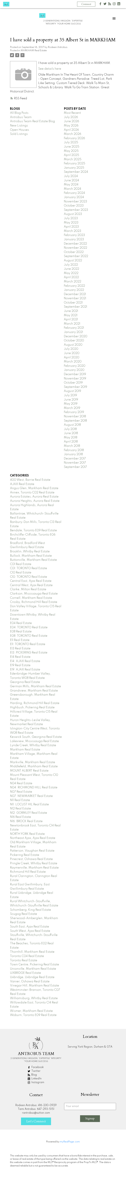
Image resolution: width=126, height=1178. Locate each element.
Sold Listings (19, 134)
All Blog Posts (19, 112)
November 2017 (75, 462)
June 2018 (71, 433)
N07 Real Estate (21, 791)
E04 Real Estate (21, 623)
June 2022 (71, 268)
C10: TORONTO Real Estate (28, 576)
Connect (86, 4)
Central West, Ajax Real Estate (31, 585)
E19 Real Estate (20, 665)
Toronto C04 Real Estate (27, 956)
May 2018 (70, 437)
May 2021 (70, 315)
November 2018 (75, 416)
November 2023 (75, 201)
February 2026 (74, 138)
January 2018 (73, 454)
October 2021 (73, 302)
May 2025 (71, 151)
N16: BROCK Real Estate (26, 821)
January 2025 (74, 167)
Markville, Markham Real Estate (32, 762)
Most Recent (72, 112)
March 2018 (72, 445)
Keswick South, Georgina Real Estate (36, 736)
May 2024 (71, 184)
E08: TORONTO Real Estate (28, 635)
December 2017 (75, 458)
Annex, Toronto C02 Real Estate (32, 492)
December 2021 (75, 294)
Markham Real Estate (25, 749)
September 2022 (76, 256)
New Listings (19, 125)
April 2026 (71, 129)
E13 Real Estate (20, 648)
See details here (49, 68)
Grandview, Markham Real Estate (34, 690)
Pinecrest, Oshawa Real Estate (31, 859)
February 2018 (74, 450)
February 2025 (74, 163)
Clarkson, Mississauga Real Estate (34, 593)
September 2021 (75, 306)
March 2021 (72, 323)
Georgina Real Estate (25, 682)
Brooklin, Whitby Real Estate (30, 551)
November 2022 (75, 247)
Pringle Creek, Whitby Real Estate (33, 863)
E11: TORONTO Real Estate (27, 644)
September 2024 (76, 171)
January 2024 (74, 197)
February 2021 (74, 327)
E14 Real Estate (20, 656)
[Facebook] (100, 4)
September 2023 (76, 209)
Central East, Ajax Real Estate (31, 581)
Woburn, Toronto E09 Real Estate (33, 1015)
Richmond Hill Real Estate (28, 871)
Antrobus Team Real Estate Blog (32, 121)
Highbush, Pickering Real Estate (32, 707)
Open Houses (19, 129)
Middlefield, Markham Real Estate (34, 766)
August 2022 (73, 260)
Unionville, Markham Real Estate (33, 968)
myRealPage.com (70, 1142)
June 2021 (71, 311)
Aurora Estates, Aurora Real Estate (34, 496)
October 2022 (74, 252)
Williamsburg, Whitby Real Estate (34, 998)
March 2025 (72, 159)
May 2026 (71, 125)
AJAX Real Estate (22, 484)
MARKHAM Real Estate (34, 50)
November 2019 (75, 378)
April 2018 (71, 441)
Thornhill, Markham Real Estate (32, 951)
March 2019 (72, 408)
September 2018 (75, 420)
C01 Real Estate (20, 564)
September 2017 (75, 467)
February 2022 (74, 285)
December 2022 (75, 243)
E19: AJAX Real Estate (25, 669)
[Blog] (109, 4)
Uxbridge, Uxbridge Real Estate (32, 977)
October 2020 (74, 340)
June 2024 (71, 180)
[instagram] (114, 4)
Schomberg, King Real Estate (30, 909)
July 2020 (71, 348)
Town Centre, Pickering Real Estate (34, 964)
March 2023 (72, 231)
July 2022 (71, 264)
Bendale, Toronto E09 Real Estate (33, 530)
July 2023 (71, 218)
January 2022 (74, 290)
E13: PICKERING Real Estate (28, 652)
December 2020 (75, 336)
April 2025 (71, 155)
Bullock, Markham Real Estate (31, 555)
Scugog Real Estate (23, 914)
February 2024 (74, 193)
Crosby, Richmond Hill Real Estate (33, 602)
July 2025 (71, 142)
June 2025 (71, 146)
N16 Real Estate (20, 817)
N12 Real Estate (20, 808)
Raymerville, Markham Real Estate (34, 867)
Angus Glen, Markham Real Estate (34, 488)
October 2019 (73, 382)
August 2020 (73, 344)
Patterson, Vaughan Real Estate (32, 850)
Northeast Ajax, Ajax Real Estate (32, 838)
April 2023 (71, 226)
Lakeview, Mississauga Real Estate (34, 741)
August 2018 (72, 424)
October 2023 (74, 205)
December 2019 (75, 374)
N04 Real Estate (21, 783)
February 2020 (74, 365)
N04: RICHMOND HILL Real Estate (33, 787)
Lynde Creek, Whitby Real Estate (33, 745)
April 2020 (71, 357)
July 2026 (71, 117)
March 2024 (72, 188)
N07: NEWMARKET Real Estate (31, 796)
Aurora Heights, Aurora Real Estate (35, 500)
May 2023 (71, 222)
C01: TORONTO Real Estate (28, 568)
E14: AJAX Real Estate (25, 661)
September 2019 (75, 387)
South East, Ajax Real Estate (29, 926)
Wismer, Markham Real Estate (31, 1011)
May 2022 (71, 273)
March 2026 (72, 134)
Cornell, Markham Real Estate (31, 597)
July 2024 (71, 176)
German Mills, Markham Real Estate (35, 686)
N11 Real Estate (20, 800)
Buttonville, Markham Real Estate (33, 559)
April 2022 (71, 277)
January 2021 (73, 332)
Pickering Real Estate (24, 855)
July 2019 (70, 395)
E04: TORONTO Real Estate (29, 627)
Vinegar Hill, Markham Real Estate (34, 985)
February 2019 (74, 412)
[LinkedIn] (118, 4)
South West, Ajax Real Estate (30, 930)
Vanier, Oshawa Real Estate (30, 981)
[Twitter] (105, 4)
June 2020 (71, 353)
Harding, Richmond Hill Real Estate (34, 703)
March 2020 (73, 361)
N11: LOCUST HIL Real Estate (29, 804)
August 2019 (72, 391)
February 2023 (74, 235)
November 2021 (75, 298)
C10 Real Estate (20, 572)
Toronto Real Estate (23, 960)
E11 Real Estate (20, 640)
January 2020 (74, 370)
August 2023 (73, 214)
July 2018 (70, 429)
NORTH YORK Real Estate (27, 833)
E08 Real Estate (21, 631)
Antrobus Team (21, 117)
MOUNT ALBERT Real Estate (29, 770)
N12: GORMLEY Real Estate (28, 812)
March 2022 (72, 281)
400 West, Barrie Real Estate (30, 479)
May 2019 (70, 403)
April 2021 (71, 319)
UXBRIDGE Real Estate (25, 972)
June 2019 (71, 399)
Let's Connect (36, 1121)
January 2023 (74, 239)
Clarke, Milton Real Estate (28, 589)
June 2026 (71, 121)
